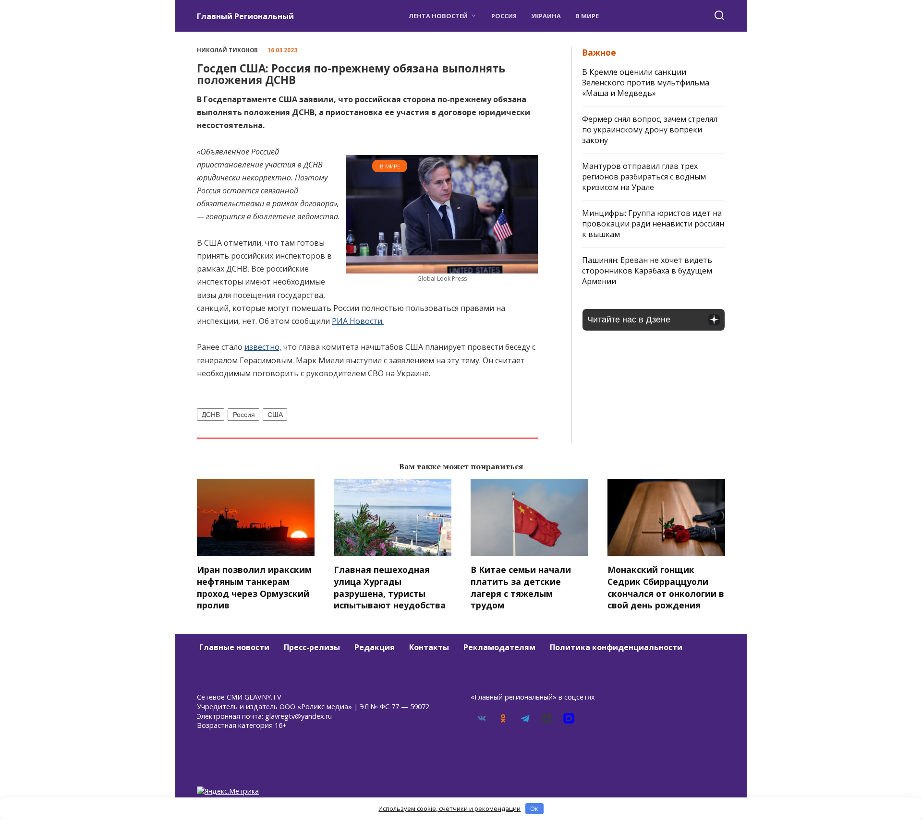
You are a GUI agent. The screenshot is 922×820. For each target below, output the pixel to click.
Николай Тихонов (227, 50)
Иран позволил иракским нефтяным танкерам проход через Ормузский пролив (254, 587)
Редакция (374, 647)
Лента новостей (438, 16)
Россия (504, 16)
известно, (262, 347)
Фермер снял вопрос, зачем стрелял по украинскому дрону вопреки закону (649, 129)
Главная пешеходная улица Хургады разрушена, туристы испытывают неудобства (390, 587)
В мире (587, 16)
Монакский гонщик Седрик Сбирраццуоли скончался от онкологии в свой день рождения (665, 587)
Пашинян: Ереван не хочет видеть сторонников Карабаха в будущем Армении (647, 270)
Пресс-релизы (312, 647)
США (275, 414)
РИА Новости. (358, 321)
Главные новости (234, 647)
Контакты (429, 647)
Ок (534, 808)
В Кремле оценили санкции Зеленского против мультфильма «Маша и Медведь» (645, 82)
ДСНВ (211, 414)
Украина (546, 16)
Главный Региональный (245, 16)
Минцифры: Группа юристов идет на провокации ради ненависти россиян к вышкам (653, 223)
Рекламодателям (499, 647)
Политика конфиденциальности (616, 647)
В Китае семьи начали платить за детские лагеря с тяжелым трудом (521, 587)
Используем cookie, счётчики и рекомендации (449, 808)
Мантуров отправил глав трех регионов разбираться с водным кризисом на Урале (644, 176)
